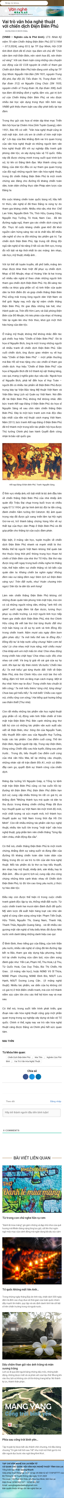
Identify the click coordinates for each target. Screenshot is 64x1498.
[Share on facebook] (25, 1077)
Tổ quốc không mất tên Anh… (20, 1289)
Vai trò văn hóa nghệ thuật (27, 1061)
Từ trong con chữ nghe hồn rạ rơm (23, 1217)
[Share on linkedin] (38, 1077)
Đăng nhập (55, 1101)
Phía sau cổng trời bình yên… (20, 1439)
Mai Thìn (38, 1057)
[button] (56, 2)
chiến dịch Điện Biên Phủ (19, 1057)
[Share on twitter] (32, 1077)
